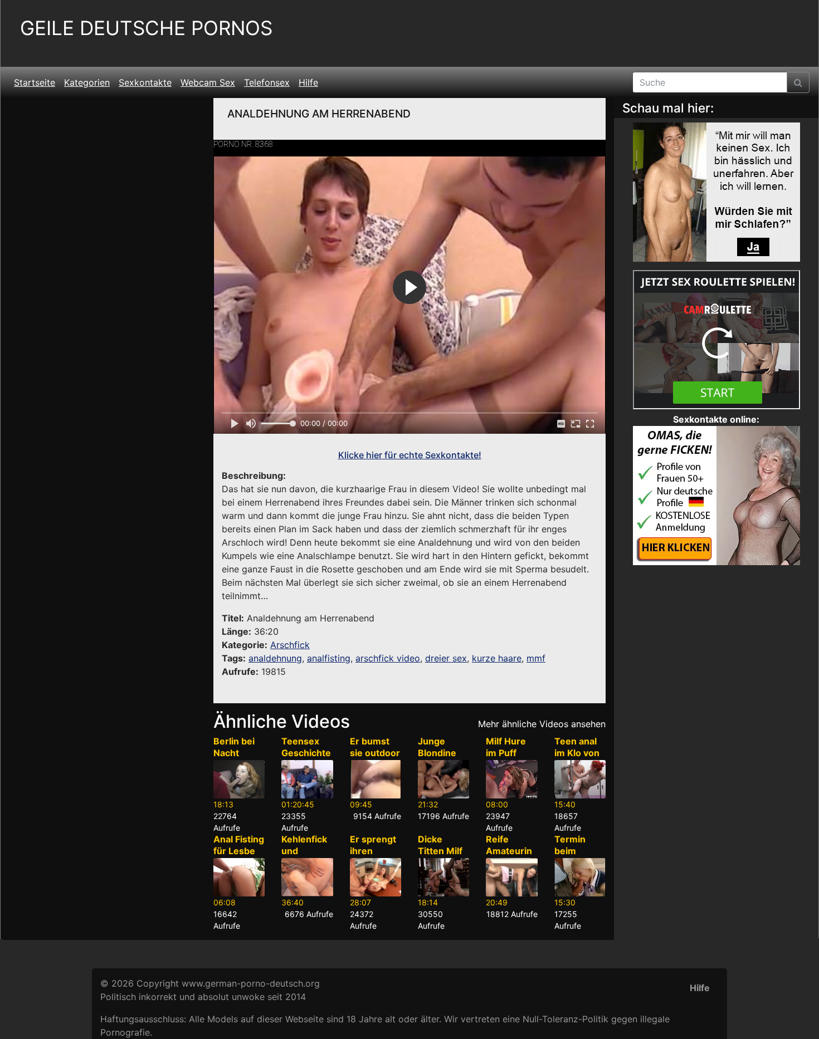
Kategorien (87, 82)
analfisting (328, 658)
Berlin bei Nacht (234, 747)
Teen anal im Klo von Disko (576, 753)
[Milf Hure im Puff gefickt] (511, 779)
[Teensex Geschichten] (307, 779)
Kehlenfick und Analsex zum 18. (304, 856)
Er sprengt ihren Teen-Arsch (373, 856)
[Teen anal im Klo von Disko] (580, 779)
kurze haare (496, 658)
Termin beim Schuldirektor (579, 856)
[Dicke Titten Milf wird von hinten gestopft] (443, 877)
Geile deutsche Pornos (146, 28)
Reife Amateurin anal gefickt (511, 851)
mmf (535, 658)
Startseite (34, 82)
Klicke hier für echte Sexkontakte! (409, 454)
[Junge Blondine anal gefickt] (443, 779)
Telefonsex (267, 82)
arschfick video (387, 658)
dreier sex (446, 658)
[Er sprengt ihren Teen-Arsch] (375, 877)
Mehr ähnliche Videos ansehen (542, 723)
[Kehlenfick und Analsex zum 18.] (307, 877)
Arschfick (290, 644)
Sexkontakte (145, 82)
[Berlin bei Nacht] (239, 779)
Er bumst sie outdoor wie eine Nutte (375, 758)
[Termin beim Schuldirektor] (580, 877)
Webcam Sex (208, 82)
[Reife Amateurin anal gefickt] (511, 877)
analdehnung (275, 658)
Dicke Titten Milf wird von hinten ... (440, 856)
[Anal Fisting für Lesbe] (239, 877)
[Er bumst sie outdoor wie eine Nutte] (375, 779)
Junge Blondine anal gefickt (443, 753)
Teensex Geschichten (306, 753)
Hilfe (308, 82)
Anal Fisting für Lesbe (238, 845)
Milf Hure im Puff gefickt (506, 753)
